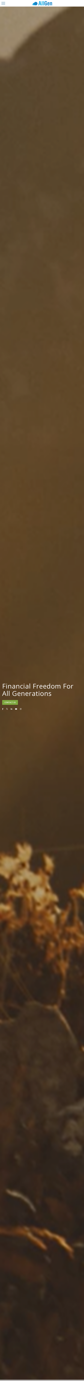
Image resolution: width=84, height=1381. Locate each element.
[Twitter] (7, 709)
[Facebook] (2, 709)
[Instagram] (20, 709)
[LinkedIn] (11, 709)
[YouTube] (16, 709)
